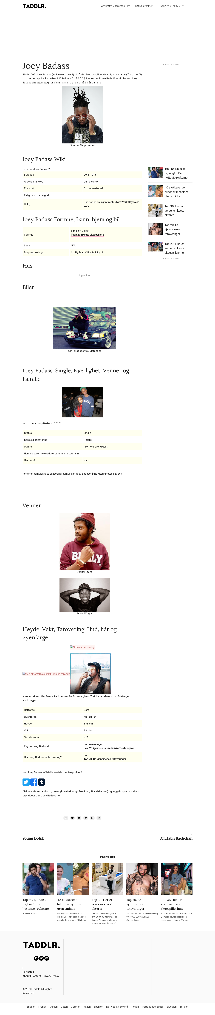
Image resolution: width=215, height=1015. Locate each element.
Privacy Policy (51, 976)
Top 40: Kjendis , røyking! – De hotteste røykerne (176, 173)
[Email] (46, 958)
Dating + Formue (144, 6)
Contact (36, 976)
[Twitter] (41, 958)
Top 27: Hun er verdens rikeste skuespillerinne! (174, 248)
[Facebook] (36, 958)
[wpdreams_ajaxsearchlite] (115, 6)
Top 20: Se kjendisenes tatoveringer (105, 759)
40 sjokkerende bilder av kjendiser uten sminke (176, 192)
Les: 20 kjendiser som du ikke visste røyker (109, 748)
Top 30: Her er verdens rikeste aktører (174, 211)
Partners (28, 971)
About (26, 976)
